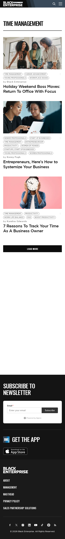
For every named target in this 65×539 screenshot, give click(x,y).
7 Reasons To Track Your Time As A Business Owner (31, 228)
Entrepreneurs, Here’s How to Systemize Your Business (30, 164)
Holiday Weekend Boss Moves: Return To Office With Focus (31, 89)
